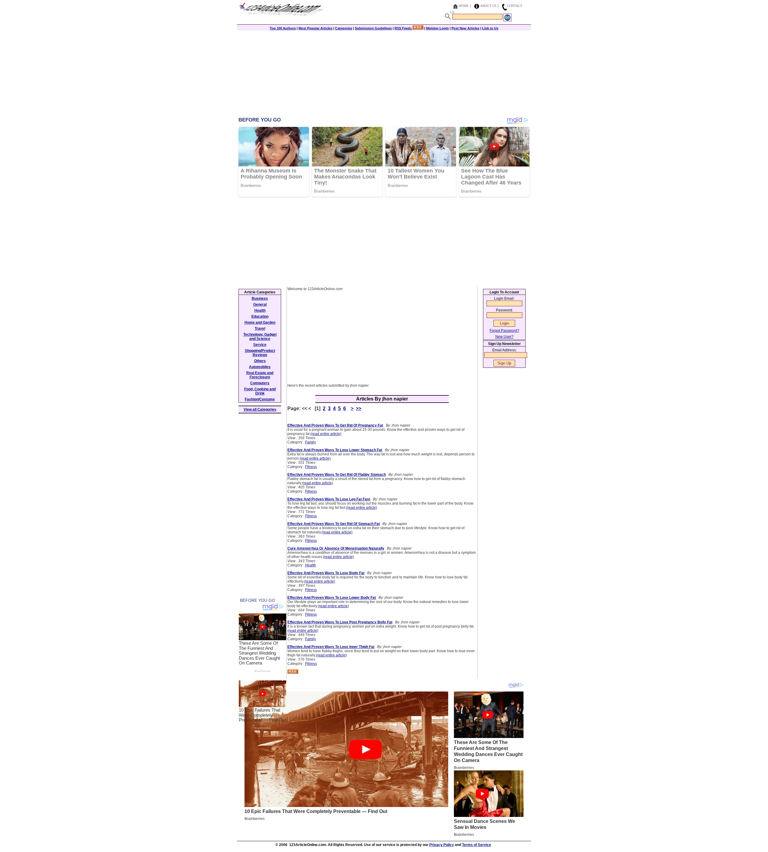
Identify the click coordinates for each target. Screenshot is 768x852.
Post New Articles (465, 28)
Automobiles (260, 367)
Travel (260, 328)
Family (310, 442)
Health (310, 565)
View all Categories (260, 409)
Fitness (311, 467)
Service (259, 345)
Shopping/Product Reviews (260, 353)
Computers (259, 383)
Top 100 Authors (283, 28)
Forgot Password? (504, 330)
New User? (504, 336)
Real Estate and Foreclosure (259, 375)
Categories (343, 28)
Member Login (437, 28)
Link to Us (490, 28)
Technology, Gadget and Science (260, 336)
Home (464, 6)
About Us (488, 6)
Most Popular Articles (315, 28)
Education (259, 316)
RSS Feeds (403, 28)
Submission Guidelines (373, 28)
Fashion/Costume (260, 399)
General (260, 304)
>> (358, 408)
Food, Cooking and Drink (260, 391)
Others (260, 361)
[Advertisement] (384, 74)
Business (260, 298)
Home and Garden (259, 322)
